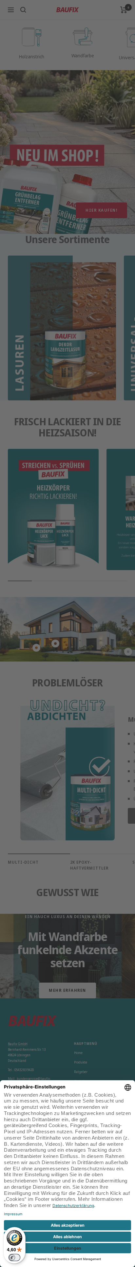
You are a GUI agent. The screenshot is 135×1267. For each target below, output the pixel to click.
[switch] (14, 1257)
